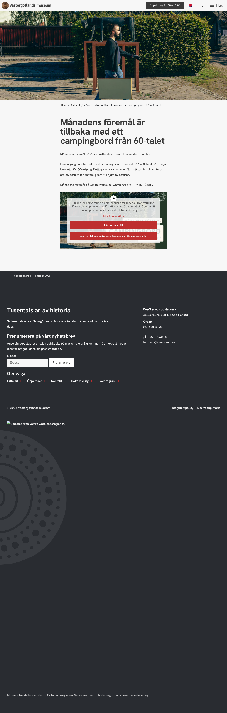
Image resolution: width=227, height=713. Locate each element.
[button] (201, 5)
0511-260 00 (158, 337)
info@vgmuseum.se (162, 342)
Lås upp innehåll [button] (113, 225)
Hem (64, 105)
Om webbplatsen (208, 408)
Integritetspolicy (182, 408)
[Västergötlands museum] (26, 5)
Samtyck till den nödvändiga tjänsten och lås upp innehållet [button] (113, 235)
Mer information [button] (113, 216)
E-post (11, 356)
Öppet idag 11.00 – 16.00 (165, 5)
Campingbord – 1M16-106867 (133, 185)
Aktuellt (75, 105)
